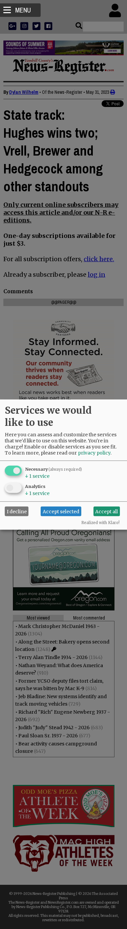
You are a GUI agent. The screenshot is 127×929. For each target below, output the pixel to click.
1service (37, 476)
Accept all (106, 511)
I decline (17, 511)
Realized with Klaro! (100, 522)
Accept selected (61, 511)
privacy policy (94, 453)
